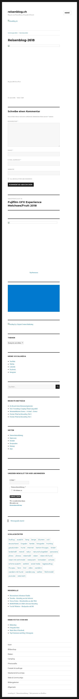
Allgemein (12, 687)
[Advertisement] (34, 298)
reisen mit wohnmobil (17, 560)
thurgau (12, 568)
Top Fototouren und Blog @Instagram (21, 633)
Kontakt (12, 441)
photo (11, 556)
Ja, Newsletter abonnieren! (21, 179)
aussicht (20, 540)
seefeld (26, 564)
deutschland (13, 544)
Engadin (24, 544)
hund (23, 548)
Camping (11, 659)
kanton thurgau (42, 548)
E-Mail (12, 480)
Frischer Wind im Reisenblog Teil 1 (20, 417)
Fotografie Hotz (14, 628)
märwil (21, 552)
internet (30, 548)
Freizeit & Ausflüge (15, 668)
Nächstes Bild (23, 33)
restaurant (31, 560)
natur (28, 552)
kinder (53, 548)
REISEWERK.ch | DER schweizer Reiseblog (24, 604)
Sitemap (12, 446)
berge (33, 540)
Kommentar (13, 121)
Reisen (10, 654)
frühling (49, 544)
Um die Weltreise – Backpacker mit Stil (22, 606)
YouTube (12, 361)
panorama (54, 552)
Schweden (42, 560)
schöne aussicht (15, 564)
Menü (67, 13)
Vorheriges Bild (12, 33)
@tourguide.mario (17, 521)
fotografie (40, 544)
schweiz (51, 560)
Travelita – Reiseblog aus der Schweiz (21, 598)
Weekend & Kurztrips (16, 673)
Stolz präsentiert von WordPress (38, 693)
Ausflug (12, 540)
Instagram (13, 372)
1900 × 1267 (20, 98)
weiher (39, 572)
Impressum (13, 438)
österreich (21, 576)
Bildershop (13, 625)
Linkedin (12, 367)
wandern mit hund (16, 572)
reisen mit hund (46, 556)
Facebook (13, 369)
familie (31, 544)
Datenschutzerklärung (16, 435)
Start (11, 449)
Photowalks (12, 663)
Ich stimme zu (17, 490)
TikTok (12, 364)
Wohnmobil (48, 572)
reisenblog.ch (17, 11)
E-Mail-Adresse (14, 160)
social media (35, 564)
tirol (24, 568)
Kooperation (13, 443)
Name (10, 150)
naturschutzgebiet (40, 552)
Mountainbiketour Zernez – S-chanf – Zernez (23, 411)
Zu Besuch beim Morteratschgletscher (21, 406)
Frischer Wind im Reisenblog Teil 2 (20, 414)
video (31, 568)
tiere (19, 568)
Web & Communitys (15, 678)
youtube (12, 576)
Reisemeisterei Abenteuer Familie (20, 596)
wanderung (30, 572)
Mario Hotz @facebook (17, 630)
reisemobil (27, 556)
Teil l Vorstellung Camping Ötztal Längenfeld (23, 409)
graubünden (14, 548)
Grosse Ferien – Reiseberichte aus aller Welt (23, 601)
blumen (41, 540)
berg (27, 540)
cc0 (48, 540)
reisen (35, 556)
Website (11, 169)
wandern (38, 568)
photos (18, 556)
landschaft (13, 552)
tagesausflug (47, 564)
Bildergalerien (13, 682)
